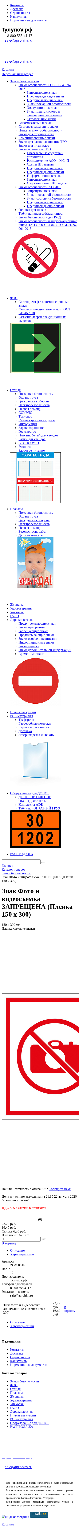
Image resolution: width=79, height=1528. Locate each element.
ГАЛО (14, 1408)
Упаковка (17, 1404)
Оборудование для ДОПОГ (29, 1423)
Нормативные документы (28, 1364)
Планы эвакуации (23, 1415)
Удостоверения (21, 1400)
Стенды (15, 1389)
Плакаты (16, 1392)
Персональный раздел (17, 74)
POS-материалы (21, 1419)
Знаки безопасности (24, 1381)
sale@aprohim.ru (18, 40)
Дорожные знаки (22, 1411)
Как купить (18, 1361)
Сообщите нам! (60, 1189)
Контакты (17, 1349)
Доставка (16, 1353)
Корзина (8, 69)
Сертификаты (20, 1357)
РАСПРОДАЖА (21, 1426)
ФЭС (13, 1385)
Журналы (17, 1396)
